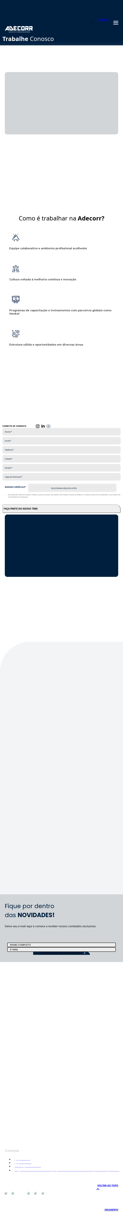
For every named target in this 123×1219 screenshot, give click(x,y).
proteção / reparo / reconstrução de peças (26, 1135)
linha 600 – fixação (14, 1124)
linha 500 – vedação (15, 1118)
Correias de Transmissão (71, 1097)
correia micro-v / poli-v (16, 1103)
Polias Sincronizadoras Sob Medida (45, 1103)
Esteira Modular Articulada (76, 1103)
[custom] (48, 426)
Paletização (10, 1076)
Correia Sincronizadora (94, 1097)
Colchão (9, 1060)
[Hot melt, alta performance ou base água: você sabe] (46, 768)
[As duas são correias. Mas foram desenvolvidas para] (17, 741)
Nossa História (12, 1038)
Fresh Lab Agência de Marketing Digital (94, 1207)
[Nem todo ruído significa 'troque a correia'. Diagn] (105, 697)
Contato (9, 1054)
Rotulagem (10, 1070)
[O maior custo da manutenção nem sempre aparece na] (76, 696)
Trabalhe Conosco (14, 1043)
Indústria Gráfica (13, 1065)
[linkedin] (43, 426)
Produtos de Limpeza (15, 1081)
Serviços (9, 1049)
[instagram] (37, 426)
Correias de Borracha (48, 1097)
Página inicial (11, 1032)
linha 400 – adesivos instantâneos (22, 1113)
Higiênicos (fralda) (14, 1086)
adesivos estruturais (15, 1129)
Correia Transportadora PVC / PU (21, 1097)
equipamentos (12, 1145)
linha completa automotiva (19, 1140)
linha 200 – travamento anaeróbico (23, 1108)
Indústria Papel (12, 1092)
